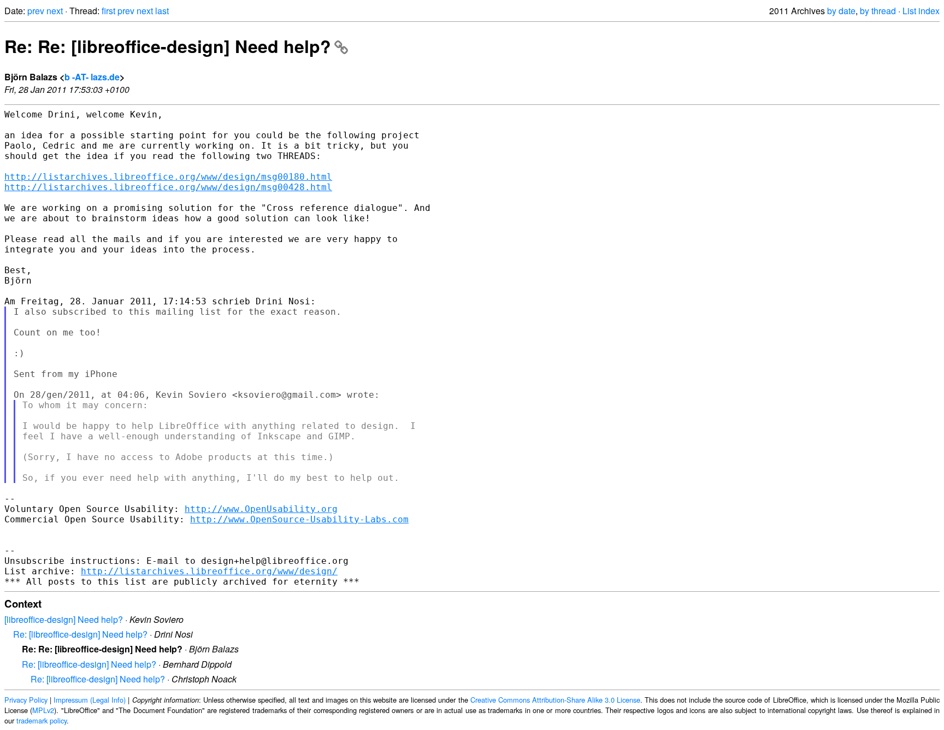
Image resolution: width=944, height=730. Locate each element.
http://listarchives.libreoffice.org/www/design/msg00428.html (168, 187)
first (108, 10)
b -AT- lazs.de (92, 76)
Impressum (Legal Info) (90, 699)
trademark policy (41, 720)
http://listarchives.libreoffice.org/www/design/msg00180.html (168, 177)
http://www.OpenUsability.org (261, 509)
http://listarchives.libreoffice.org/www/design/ (209, 571)
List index (921, 10)
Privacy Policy (26, 699)
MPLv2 (43, 710)
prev (35, 10)
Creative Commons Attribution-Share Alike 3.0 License (555, 699)
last (162, 10)
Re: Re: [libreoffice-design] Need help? (167, 45)
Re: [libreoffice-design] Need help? (80, 634)
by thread (878, 10)
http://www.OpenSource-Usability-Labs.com (299, 519)
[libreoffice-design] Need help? (63, 619)
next (54, 10)
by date (841, 10)
